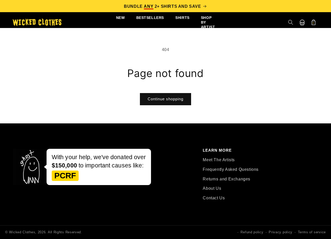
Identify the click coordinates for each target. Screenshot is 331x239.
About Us (212, 188)
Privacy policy (280, 232)
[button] (290, 22)
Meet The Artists (219, 160)
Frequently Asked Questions (231, 169)
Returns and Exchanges (226, 179)
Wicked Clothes (22, 232)
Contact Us (214, 198)
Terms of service (312, 232)
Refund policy (251, 232)
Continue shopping (165, 99)
